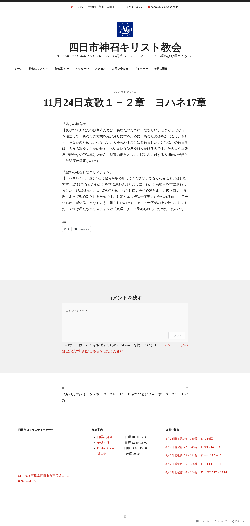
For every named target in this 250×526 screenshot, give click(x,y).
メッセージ (82, 68)
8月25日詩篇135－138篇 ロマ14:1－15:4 (193, 464)
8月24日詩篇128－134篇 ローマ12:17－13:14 (196, 472)
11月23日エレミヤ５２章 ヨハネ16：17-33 (93, 394)
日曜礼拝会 (104, 437)
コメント (176, 335)
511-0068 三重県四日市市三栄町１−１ (43, 475)
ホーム (18, 68)
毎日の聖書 (161, 68)
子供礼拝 (103, 442)
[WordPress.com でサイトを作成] (125, 516)
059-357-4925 (27, 481)
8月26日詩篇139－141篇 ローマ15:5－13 (193, 455)
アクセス (100, 68)
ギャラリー (141, 68)
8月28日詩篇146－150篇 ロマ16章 (189, 438)
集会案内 (60, 68)
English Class (105, 448)
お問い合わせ (120, 68)
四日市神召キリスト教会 (125, 47)
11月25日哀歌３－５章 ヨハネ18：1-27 (158, 391)
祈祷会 (101, 453)
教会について (37, 68)
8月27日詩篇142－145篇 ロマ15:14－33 (192, 447)
